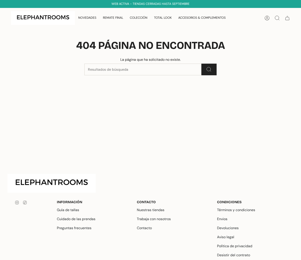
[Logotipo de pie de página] (55, 183)
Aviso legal (225, 237)
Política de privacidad (234, 246)
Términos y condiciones (236, 210)
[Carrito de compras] (287, 18)
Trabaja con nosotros (154, 219)
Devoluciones (228, 228)
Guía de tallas (68, 210)
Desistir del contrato (233, 255)
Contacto (144, 228)
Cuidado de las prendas (76, 219)
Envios (222, 219)
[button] (138, 18)
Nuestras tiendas (150, 210)
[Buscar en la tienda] (209, 69)
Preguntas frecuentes (74, 228)
